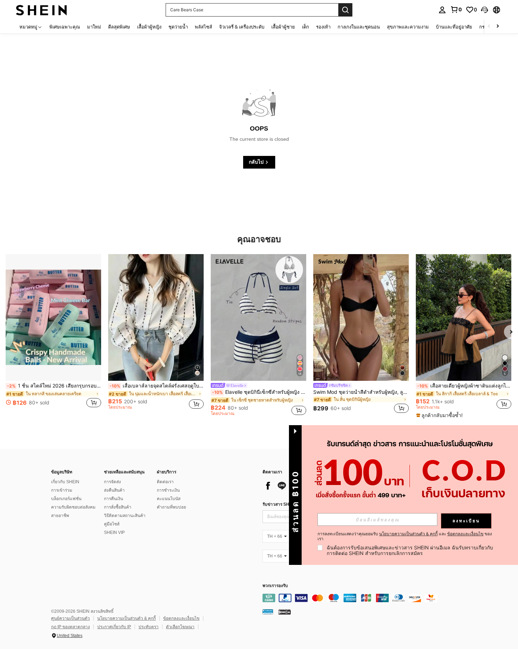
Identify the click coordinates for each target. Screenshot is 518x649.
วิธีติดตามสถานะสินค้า (125, 515)
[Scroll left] (489, 26)
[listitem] (53, 334)
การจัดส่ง (112, 481)
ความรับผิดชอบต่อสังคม (73, 507)
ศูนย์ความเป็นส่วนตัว (70, 618)
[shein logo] (41, 9)
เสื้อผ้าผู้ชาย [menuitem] (283, 27)
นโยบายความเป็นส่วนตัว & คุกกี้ (126, 618)
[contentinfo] (368, 598)
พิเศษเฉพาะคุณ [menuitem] (64, 27)
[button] (484, 10)
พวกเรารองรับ (275, 586)
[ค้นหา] (345, 10)
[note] (440, 415)
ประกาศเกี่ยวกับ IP (114, 626)
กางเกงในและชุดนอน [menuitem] (359, 27)
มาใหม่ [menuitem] (94, 27)
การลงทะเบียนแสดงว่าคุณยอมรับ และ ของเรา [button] (404, 536)
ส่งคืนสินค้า (114, 490)
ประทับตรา (148, 626)
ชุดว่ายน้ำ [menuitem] (178, 27)
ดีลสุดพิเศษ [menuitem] (119, 27)
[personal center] (442, 10)
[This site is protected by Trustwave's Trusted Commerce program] (268, 611)
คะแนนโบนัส (168, 498)
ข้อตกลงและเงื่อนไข (181, 618)
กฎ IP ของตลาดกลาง (70, 626)
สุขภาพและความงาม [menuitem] (408, 27)
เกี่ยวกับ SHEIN (65, 481)
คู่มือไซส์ (111, 524)
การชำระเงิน (168, 490)
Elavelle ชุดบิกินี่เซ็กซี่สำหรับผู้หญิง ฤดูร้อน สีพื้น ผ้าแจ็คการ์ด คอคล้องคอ (259, 392)
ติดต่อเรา (165, 481)
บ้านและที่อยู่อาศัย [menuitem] (454, 27)
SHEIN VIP (114, 532)
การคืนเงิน (113, 498)
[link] (456, 9)
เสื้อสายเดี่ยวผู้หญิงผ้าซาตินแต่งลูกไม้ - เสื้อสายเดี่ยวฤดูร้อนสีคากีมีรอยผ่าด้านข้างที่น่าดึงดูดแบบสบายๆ (464, 386)
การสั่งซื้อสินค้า (117, 507)
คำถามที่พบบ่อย (171, 507)
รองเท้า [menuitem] (323, 27)
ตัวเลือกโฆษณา (180, 626)
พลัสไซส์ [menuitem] (203, 27)
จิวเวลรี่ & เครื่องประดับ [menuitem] (241, 27)
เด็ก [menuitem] (305, 27)
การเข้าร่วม (61, 490)
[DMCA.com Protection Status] (284, 611)
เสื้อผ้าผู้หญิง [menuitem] (149, 27)
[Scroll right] (497, 26)
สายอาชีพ (60, 515)
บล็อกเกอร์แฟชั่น (66, 498)
